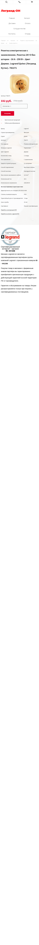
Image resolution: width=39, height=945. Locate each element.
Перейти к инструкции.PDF (9, 210)
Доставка (12, 23)
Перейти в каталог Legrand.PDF (10, 214)
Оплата (27, 23)
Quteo (2, 43)
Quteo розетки (13, 43)
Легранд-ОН (10, 10)
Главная (12, 18)
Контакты (11, 34)
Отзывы (27, 34)
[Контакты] (19, 2)
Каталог (27, 18)
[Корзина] (32, 2)
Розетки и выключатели (27, 40)
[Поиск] (6, 2)
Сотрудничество (19, 28)
